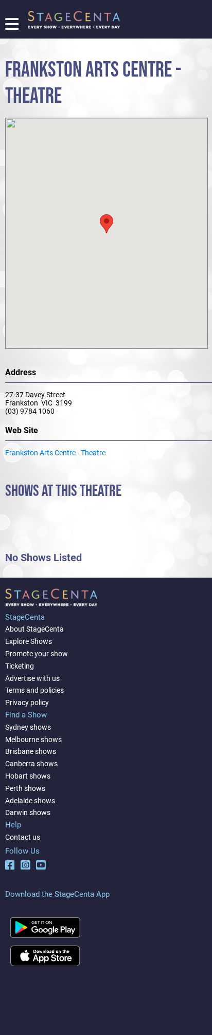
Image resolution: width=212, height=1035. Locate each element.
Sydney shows (28, 727)
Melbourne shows (33, 739)
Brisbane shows (30, 751)
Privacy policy (27, 702)
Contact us (22, 837)
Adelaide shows (30, 801)
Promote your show (36, 654)
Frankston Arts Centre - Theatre (55, 453)
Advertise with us (32, 678)
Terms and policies (34, 690)
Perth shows (25, 788)
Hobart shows (27, 776)
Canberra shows (31, 764)
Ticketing (19, 666)
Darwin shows (27, 812)
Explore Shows (28, 641)
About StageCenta (34, 629)
